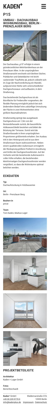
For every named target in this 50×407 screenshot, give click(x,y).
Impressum (28, 402)
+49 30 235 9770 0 (11, 399)
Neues (6, 11)
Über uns (31, 11)
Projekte (18, 11)
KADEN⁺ (13, 6)
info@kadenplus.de (12, 402)
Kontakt (8, 14)
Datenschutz (41, 402)
